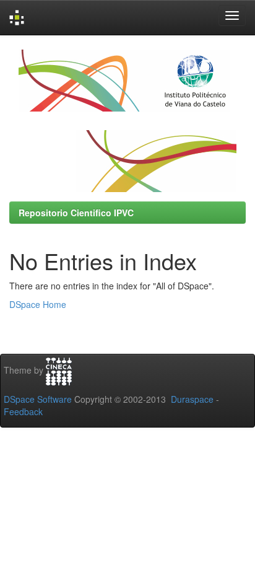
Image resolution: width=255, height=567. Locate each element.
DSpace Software (38, 399)
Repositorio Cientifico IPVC (76, 212)
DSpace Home (37, 304)
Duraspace (192, 399)
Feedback (23, 411)
